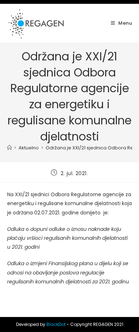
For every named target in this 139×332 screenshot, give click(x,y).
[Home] (9, 147)
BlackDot (56, 324)
